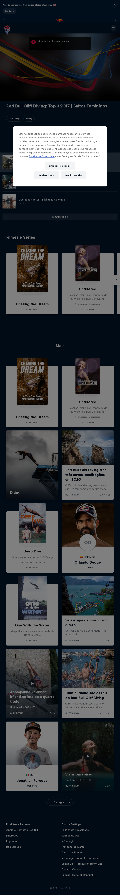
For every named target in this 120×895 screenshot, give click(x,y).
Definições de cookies (60, 166)
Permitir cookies (73, 175)
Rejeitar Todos (46, 175)
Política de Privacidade (42, 156)
